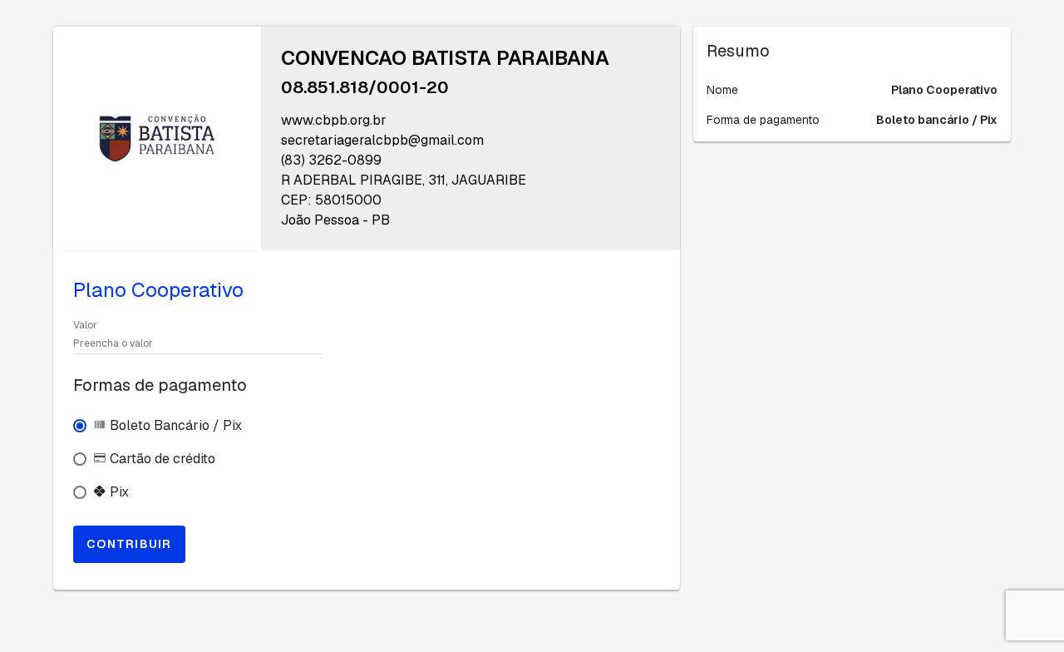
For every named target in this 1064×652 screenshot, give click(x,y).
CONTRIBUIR (129, 543)
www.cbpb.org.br (334, 120)
